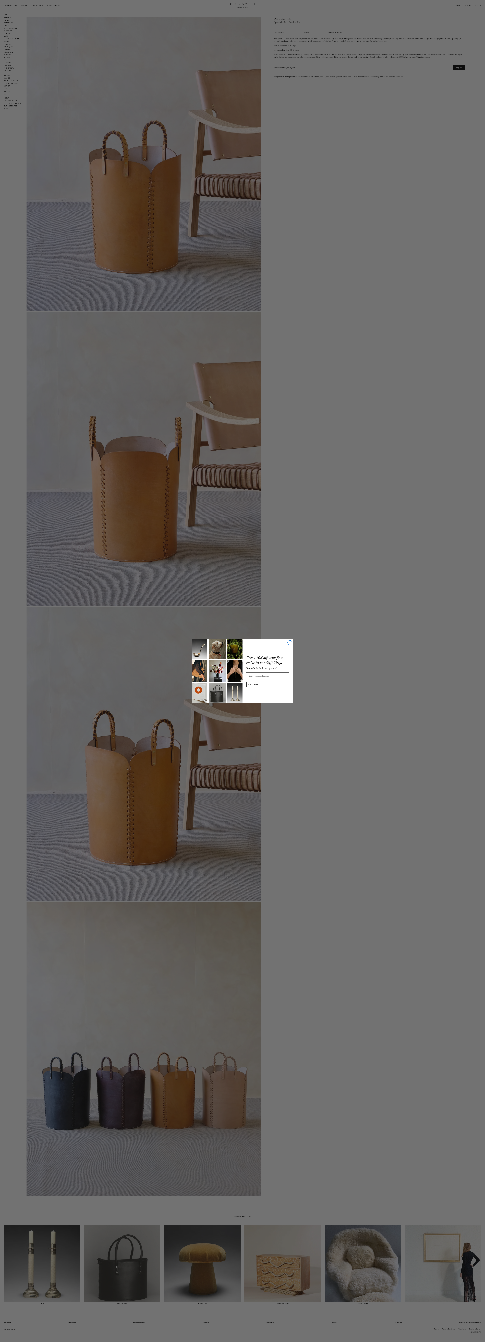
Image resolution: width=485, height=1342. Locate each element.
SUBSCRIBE (253, 684)
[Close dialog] (290, 642)
